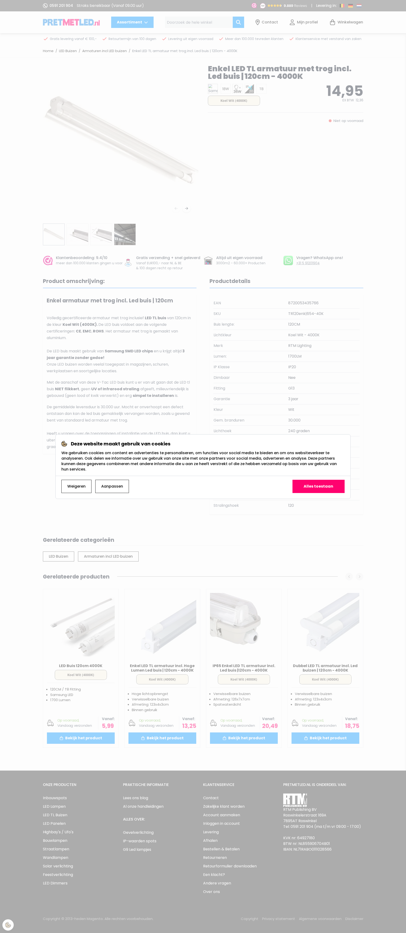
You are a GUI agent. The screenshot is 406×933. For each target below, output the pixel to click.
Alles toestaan (318, 486)
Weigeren (76, 486)
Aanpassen (112, 486)
